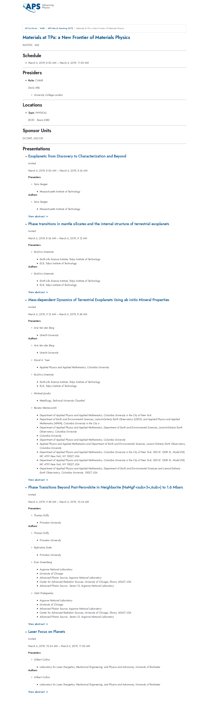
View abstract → (38, 216)
